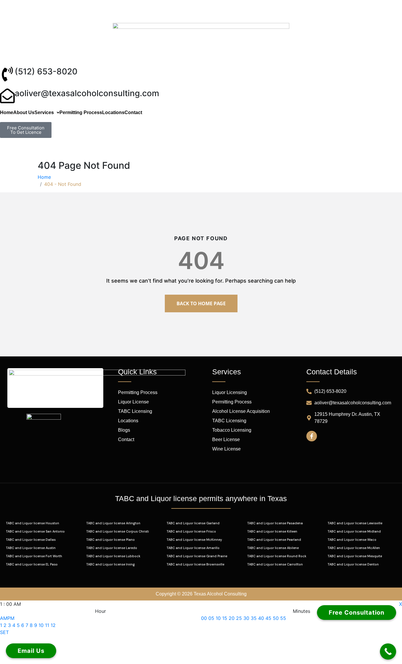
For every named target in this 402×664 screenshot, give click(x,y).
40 (261, 618)
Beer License (226, 439)
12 (53, 625)
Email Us (31, 650)
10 (41, 625)
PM (10, 618)
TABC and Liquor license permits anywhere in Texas (201, 498)
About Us (23, 112)
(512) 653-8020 (46, 71)
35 (254, 618)
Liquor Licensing (229, 392)
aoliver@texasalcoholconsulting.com (87, 93)
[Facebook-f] (311, 436)
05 (211, 618)
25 (239, 618)
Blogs (124, 430)
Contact (133, 112)
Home (6, 112)
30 (246, 618)
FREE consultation (19, 149)
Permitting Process (80, 112)
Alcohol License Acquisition (241, 411)
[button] (46, 112)
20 (232, 618)
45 (268, 618)
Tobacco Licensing (231, 430)
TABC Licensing (135, 411)
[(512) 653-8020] (7, 74)
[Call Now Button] (388, 651)
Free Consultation (356, 612)
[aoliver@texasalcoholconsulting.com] (7, 96)
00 (204, 618)
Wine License (226, 448)
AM (3, 618)
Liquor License (133, 401)
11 (47, 625)
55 (283, 618)
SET (4, 632)
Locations (113, 112)
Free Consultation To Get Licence (25, 130)
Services (44, 112)
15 (224, 618)
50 (276, 618)
